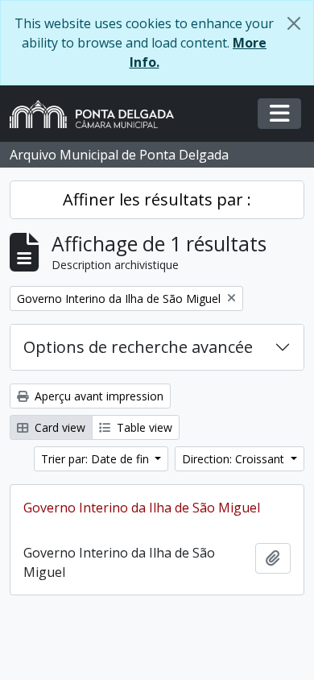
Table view (143, 427)
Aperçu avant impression (97, 396)
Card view (58, 427)
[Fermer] (294, 23)
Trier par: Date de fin (96, 458)
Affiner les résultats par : (157, 199)
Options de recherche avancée (138, 347)
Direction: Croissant (234, 458)
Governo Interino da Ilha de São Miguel (141, 507)
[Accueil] (98, 114)
